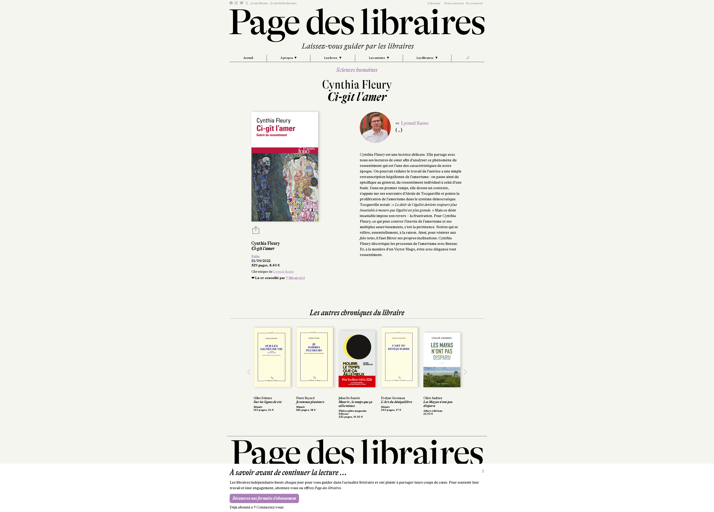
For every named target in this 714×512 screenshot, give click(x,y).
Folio (255, 256)
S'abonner (433, 3)
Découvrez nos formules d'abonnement (264, 498)
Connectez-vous (270, 507)
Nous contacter (454, 3)
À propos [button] (287, 58)
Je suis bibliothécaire (283, 3)
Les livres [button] (331, 58)
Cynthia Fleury (357, 85)
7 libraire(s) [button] (295, 278)
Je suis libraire (259, 3)
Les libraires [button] (425, 58)
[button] (249, 372)
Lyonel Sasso (283, 271)
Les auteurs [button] (377, 58)
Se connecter (474, 3)
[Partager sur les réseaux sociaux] (255, 231)
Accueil (248, 58)
